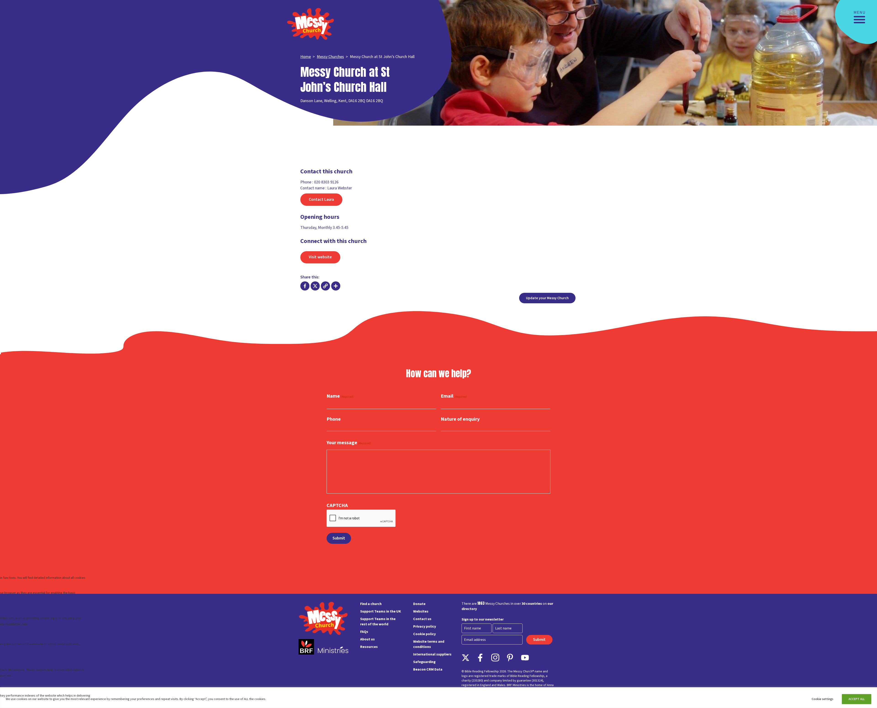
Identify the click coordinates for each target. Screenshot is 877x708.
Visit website (320, 257)
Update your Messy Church (547, 298)
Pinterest (510, 658)
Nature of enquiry (460, 419)
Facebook (480, 658)
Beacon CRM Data (427, 669)
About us (367, 639)
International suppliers (432, 654)
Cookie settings (822, 699)
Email (454, 396)
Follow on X (466, 658)
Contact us (422, 618)
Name (340, 396)
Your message (349, 442)
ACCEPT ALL (856, 699)
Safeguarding (424, 661)
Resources (369, 646)
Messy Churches (330, 57)
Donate (419, 603)
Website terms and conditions (428, 644)
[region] (438, 697)
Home (305, 57)
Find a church (371, 603)
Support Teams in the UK (380, 611)
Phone (334, 419)
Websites (420, 611)
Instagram (495, 658)
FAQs (364, 631)
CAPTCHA (337, 505)
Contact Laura (321, 199)
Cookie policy (424, 634)
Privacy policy (424, 626)
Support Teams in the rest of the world (378, 621)
